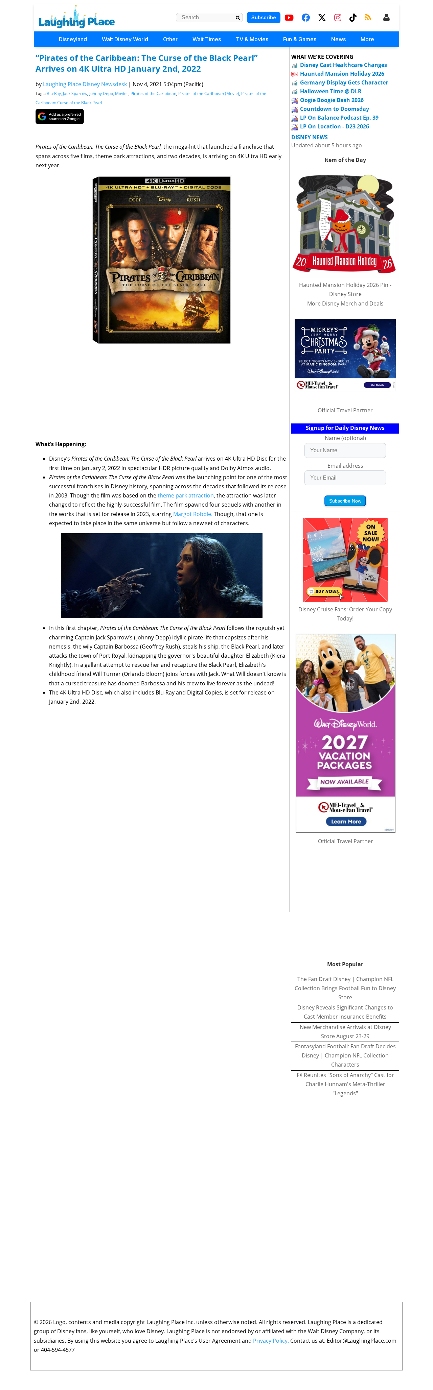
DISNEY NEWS (309, 137)
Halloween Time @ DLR (331, 91)
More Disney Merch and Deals (345, 303)
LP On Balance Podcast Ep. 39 (339, 117)
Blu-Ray (54, 93)
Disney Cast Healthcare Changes (343, 65)
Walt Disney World (125, 39)
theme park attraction (186, 495)
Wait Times (206, 39)
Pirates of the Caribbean (153, 93)
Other (170, 39)
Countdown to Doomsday (334, 109)
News (338, 39)
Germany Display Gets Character (344, 82)
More (367, 39)
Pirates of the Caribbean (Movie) (208, 93)
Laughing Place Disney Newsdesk (85, 84)
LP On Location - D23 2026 (334, 126)
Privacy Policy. (271, 1340)
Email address (345, 465)
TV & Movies (252, 39)
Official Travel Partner (345, 410)
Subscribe (263, 17)
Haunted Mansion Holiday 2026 (342, 73)
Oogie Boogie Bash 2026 (332, 100)
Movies (122, 93)
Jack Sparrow (75, 93)
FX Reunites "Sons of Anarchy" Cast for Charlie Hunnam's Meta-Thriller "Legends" (345, 1084)
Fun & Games (299, 39)
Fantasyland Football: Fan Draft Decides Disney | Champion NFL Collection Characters (345, 1055)
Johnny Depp (101, 93)
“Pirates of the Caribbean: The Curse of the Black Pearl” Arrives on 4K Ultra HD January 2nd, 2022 (147, 63)
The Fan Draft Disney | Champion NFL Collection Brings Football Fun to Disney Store (345, 988)
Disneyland (73, 39)
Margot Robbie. (193, 514)
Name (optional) (345, 438)
